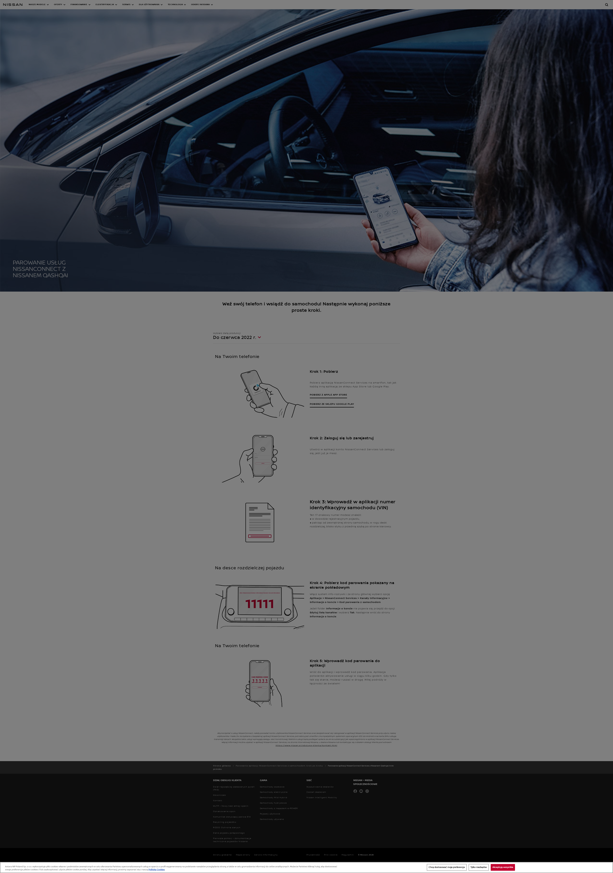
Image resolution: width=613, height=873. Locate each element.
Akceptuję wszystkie (502, 867)
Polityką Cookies (156, 869)
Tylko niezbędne (478, 867)
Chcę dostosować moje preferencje (447, 867)
